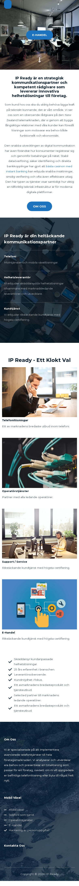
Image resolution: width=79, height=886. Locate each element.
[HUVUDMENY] (8, 4)
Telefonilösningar (15, 420)
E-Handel (8, 632)
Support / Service (14, 561)
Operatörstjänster (15, 491)
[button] (39, 35)
